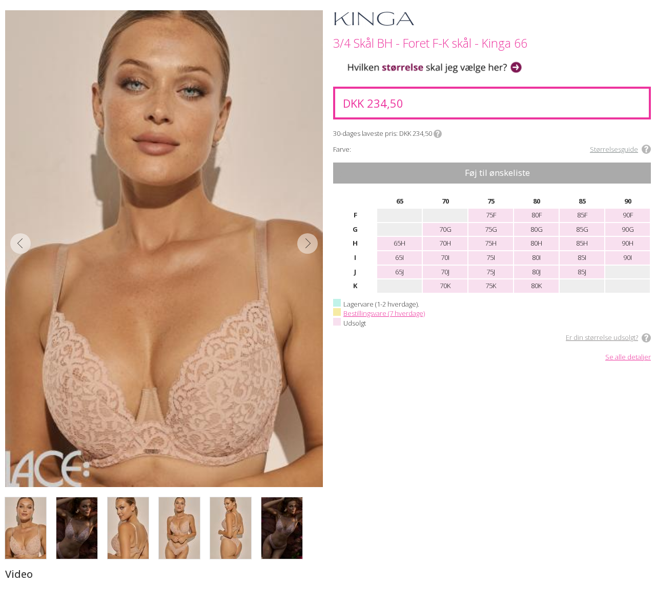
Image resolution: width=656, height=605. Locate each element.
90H (627, 243)
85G (582, 229)
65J (399, 271)
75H (491, 243)
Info (438, 134)
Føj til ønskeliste (497, 172)
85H (582, 243)
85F (582, 214)
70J (445, 271)
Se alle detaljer (628, 357)
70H (445, 243)
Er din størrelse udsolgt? (602, 337)
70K (445, 285)
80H (536, 243)
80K (536, 285)
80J (536, 271)
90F (628, 214)
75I (490, 257)
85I (582, 257)
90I (627, 257)
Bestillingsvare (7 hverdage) (384, 313)
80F (536, 214)
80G (536, 229)
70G (445, 229)
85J (582, 271)
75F (491, 214)
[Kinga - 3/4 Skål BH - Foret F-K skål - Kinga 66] (164, 248)
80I (536, 257)
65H (399, 243)
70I (445, 257)
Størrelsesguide (614, 149)
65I (399, 257)
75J (490, 271)
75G (491, 229)
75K (490, 285)
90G (628, 229)
